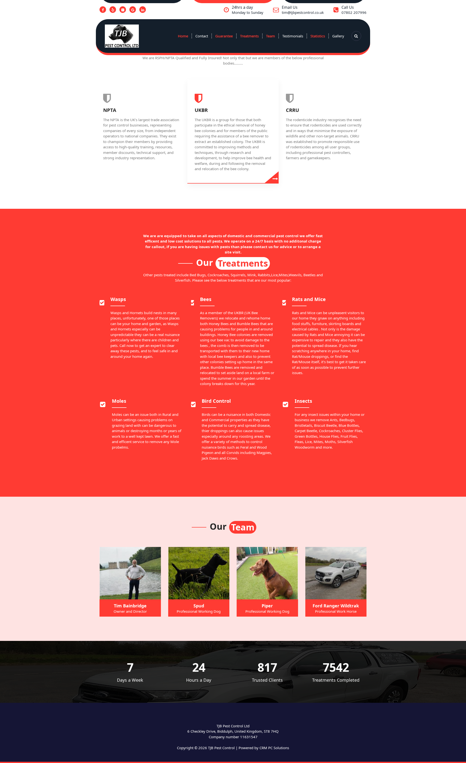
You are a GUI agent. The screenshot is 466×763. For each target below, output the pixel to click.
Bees (205, 299)
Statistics (317, 36)
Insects (303, 401)
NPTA (109, 110)
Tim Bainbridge (130, 606)
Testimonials (292, 36)
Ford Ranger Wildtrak (336, 606)
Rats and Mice (309, 299)
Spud (198, 606)
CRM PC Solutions (274, 747)
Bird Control (216, 401)
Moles (119, 401)
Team (270, 36)
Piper (267, 606)
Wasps (118, 299)
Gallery (338, 36)
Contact (201, 36)
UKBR (201, 110)
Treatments (249, 36)
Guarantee (224, 36)
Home (183, 36)
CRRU (292, 110)
